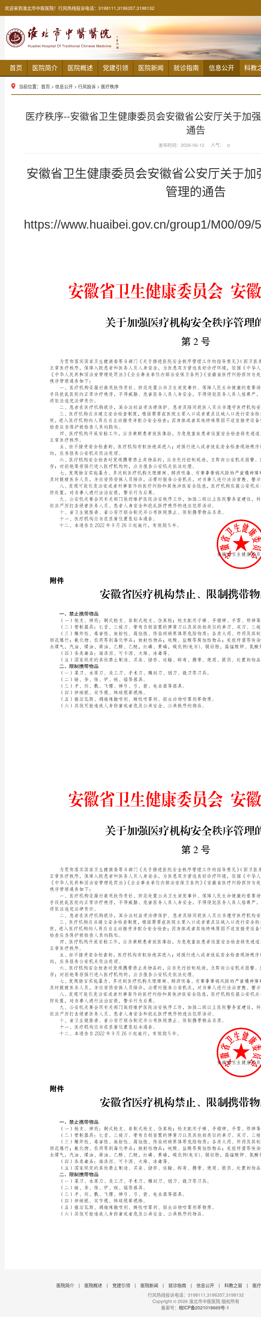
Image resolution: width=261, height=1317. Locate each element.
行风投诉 (87, 86)
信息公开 (221, 67)
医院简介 (45, 67)
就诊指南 (186, 67)
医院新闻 (151, 67)
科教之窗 (233, 1285)
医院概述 (80, 67)
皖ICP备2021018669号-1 (204, 1307)
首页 (16, 67)
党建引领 (115, 67)
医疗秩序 (110, 86)
